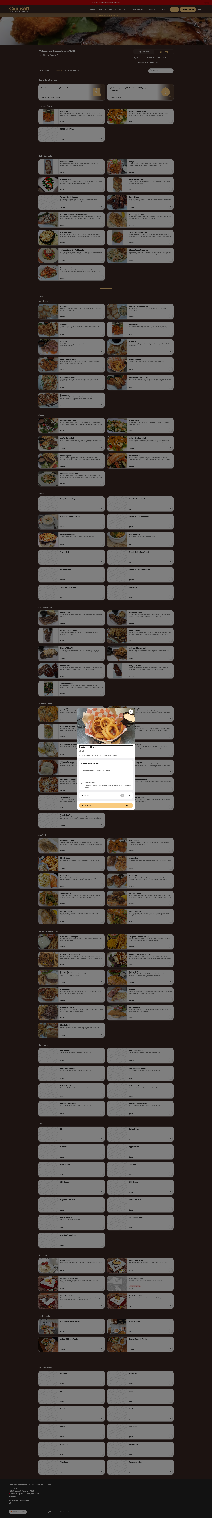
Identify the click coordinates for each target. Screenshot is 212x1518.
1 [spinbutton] (125, 795)
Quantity (85, 795)
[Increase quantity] (129, 795)
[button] (106, 726)
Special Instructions (90, 763)
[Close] (131, 711)
